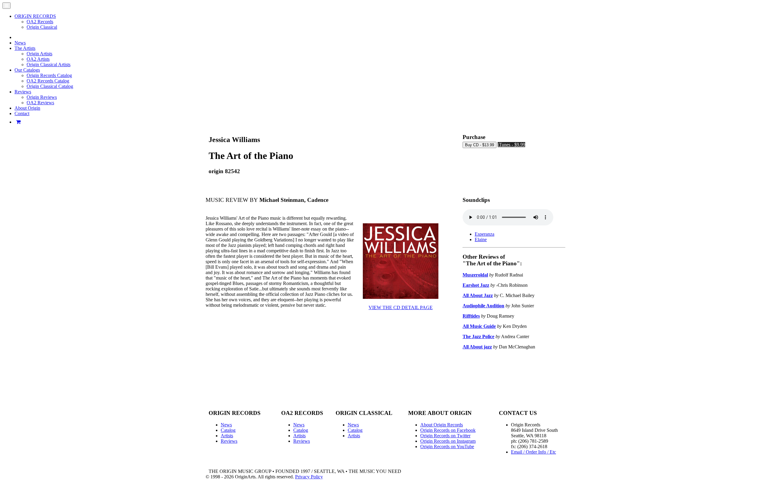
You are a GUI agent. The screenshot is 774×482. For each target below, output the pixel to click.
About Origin (27, 108)
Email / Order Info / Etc (533, 452)
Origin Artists (39, 53)
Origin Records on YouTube (447, 446)
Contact (22, 113)
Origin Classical (42, 27)
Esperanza (484, 234)
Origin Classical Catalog (50, 86)
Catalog (228, 430)
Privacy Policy (309, 476)
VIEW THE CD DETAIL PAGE (401, 307)
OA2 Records (40, 21)
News (20, 42)
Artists (227, 435)
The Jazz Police (478, 336)
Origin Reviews (42, 97)
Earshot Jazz (476, 285)
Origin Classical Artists (48, 64)
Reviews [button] (23, 91)
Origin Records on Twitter (445, 435)
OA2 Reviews (40, 102)
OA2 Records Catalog (48, 80)
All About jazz (477, 346)
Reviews (229, 441)
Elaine (481, 239)
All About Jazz (478, 295)
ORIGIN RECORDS (35, 16)
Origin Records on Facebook (448, 430)
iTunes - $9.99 (511, 144)
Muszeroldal (475, 274)
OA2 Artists (38, 59)
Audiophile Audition (483, 305)
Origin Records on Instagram (448, 441)
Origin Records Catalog (49, 75)
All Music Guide (479, 326)
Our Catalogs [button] (27, 70)
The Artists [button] (25, 48)
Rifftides (471, 316)
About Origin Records (441, 424)
